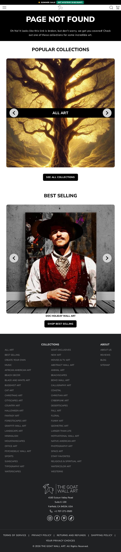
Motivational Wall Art (65, 436)
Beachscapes (59, 375)
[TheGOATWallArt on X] (71, 520)
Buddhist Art (13, 385)
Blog (103, 360)
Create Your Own (15, 360)
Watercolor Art (61, 466)
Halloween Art (14, 410)
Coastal (56, 390)
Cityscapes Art (14, 400)
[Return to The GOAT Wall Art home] (60, 7)
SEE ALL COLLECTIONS (60, 177)
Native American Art (63, 441)
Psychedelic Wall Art (18, 451)
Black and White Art (17, 380)
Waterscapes (13, 471)
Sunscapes (11, 461)
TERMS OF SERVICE (14, 535)
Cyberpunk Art (60, 400)
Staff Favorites (60, 456)
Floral (55, 415)
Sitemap (105, 365)
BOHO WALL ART (60, 380)
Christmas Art (13, 395)
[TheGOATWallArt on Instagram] (50, 520)
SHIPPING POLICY (101, 535)
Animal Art (57, 370)
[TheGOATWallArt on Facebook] (57, 520)
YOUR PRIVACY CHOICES (60, 540)
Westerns (57, 471)
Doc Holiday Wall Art (60, 316)
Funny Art (57, 420)
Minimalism (11, 436)
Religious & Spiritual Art (66, 461)
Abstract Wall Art (62, 365)
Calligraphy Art (61, 385)
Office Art (11, 446)
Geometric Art (59, 425)
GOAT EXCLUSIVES (61, 349)
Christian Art (59, 395)
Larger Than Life (61, 430)
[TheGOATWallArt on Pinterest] (64, 520)
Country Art (12, 405)
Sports (9, 456)
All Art (9, 349)
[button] (60, 2)
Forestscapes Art (15, 420)
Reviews (105, 354)
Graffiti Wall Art (15, 425)
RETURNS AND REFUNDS (71, 535)
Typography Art (14, 466)
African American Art (18, 370)
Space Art (57, 451)
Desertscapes (59, 405)
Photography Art (61, 446)
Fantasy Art (12, 415)
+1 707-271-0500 (63, 511)
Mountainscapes (15, 441)
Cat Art (9, 390)
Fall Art (56, 410)
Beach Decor (12, 375)
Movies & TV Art (60, 360)
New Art (56, 354)
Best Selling (12, 354)
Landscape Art (14, 430)
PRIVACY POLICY (41, 535)
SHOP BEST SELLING (60, 323)
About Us (106, 349)
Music (8, 365)
